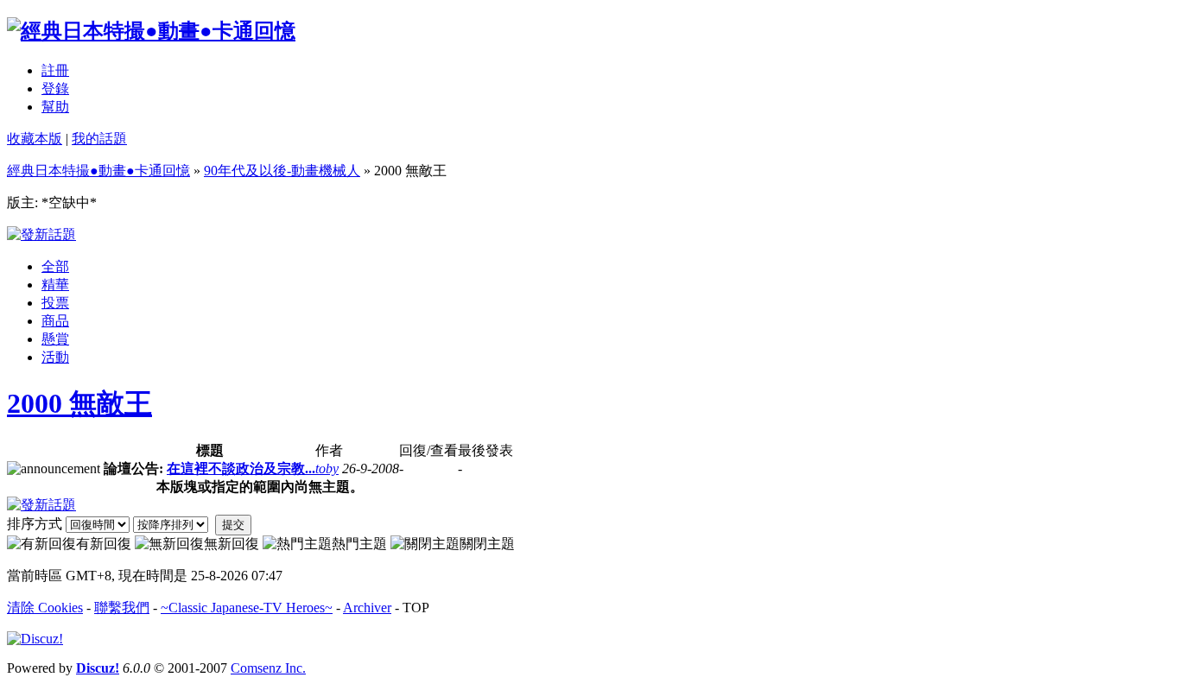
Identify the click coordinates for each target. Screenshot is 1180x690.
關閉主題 (487, 543)
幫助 (55, 106)
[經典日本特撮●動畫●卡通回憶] (151, 31)
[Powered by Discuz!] (35, 638)
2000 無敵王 (79, 403)
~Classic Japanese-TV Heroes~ (247, 607)
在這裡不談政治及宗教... (241, 468)
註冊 (55, 70)
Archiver (367, 607)
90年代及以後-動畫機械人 (282, 170)
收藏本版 (34, 138)
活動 (55, 357)
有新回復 (103, 543)
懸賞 (55, 339)
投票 (55, 302)
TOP (416, 607)
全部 (55, 266)
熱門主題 (359, 543)
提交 (233, 524)
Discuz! (97, 668)
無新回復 (231, 543)
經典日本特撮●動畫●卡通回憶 (98, 170)
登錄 (55, 88)
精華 (55, 284)
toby (327, 468)
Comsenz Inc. (268, 668)
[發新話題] (41, 234)
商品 (55, 320)
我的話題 (99, 138)
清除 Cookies (45, 607)
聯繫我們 (121, 607)
